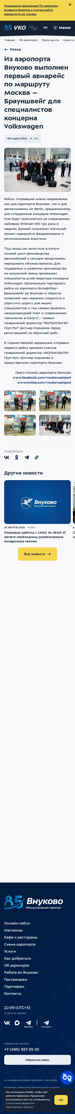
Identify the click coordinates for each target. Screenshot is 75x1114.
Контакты (12, 994)
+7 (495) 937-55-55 (21, 1050)
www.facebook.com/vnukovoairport (41, 377)
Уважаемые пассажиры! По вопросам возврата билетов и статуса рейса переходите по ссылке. (31, 10)
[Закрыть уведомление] (70, 4)
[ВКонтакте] (7, 1023)
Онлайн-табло (17, 923)
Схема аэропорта (19, 944)
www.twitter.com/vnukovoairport (44, 382)
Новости (68, 40)
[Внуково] (28, 1023)
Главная (9, 40)
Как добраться (17, 958)
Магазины (13, 930)
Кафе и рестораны (21, 937)
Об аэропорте (28, 40)
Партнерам (14, 987)
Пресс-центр (50, 40)
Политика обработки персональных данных (32, 1088)
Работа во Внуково (21, 972)
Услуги (10, 951)
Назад (15, 49)
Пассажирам (15, 980)
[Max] (17, 1023)
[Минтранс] (46, 1023)
